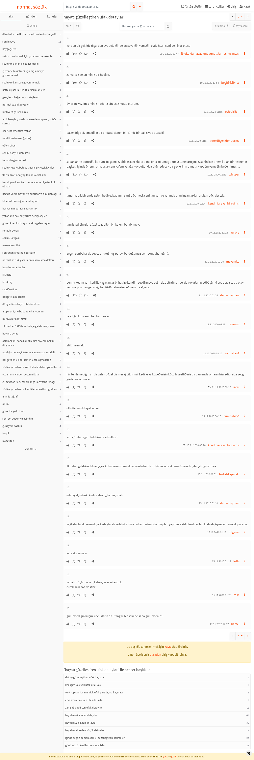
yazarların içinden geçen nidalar (21, 374)
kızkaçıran (8, 440)
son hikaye (8, 41)
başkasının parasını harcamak (19, 208)
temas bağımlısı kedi (14, 160)
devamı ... (31, 448)
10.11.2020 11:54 (209, 82)
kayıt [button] (168, 647)
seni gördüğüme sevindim (17, 418)
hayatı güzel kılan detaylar (80, 722)
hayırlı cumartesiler (13, 267)
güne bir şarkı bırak (13, 411)
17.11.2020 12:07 (219, 624)
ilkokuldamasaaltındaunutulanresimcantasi (210, 53)
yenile (33, 25)
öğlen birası (9, 145)
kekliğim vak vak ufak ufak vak (83, 685)
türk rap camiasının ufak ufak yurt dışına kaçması (94, 692)
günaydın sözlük (12, 426)
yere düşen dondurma (225, 140)
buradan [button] (155, 654)
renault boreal (10, 230)
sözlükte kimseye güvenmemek (21, 82)
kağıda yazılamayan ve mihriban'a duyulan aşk (29, 194)
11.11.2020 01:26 (208, 295)
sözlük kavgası (10, 238)
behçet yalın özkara (13, 297)
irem (236, 387)
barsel (235, 624)
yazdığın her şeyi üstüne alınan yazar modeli (28, 352)
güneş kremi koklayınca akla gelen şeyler (26, 223)
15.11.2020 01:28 (221, 595)
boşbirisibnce (230, 82)
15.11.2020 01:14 (221, 561)
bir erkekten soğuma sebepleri (20, 201)
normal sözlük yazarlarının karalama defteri (28, 260)
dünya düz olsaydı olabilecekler (21, 304)
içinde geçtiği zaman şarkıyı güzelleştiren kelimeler (95, 738)
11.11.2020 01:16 (214, 261)
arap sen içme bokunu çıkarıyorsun (23, 311)
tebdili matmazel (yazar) (16, 138)
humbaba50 (231, 416)
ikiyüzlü (7, 274)
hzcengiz (234, 324)
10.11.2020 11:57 (198, 140)
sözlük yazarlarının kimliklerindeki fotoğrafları (29, 389)
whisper (234, 174)
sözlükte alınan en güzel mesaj (20, 63)
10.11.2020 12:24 (196, 203)
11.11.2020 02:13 (215, 324)
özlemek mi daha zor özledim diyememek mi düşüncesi (28, 343)
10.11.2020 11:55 (213, 111)
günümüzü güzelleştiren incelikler (85, 745)
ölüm (5, 404)
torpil (5, 433)
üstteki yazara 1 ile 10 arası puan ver (23, 90)
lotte (236, 561)
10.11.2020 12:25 (218, 232)
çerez (165, 756)
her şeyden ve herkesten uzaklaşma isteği (26, 360)
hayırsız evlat (10, 333)
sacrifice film (9, 289)
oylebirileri (232, 111)
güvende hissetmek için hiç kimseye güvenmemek (23, 73)
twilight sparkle (229, 474)
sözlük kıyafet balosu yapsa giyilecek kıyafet (28, 167)
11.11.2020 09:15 (221, 387)
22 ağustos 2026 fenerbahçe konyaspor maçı (28, 382)
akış (11, 16)
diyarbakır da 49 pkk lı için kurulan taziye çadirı (29, 34)
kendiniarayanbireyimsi (224, 203)
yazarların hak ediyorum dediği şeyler (24, 216)
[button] (192, 7)
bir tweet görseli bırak (15, 112)
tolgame (234, 532)
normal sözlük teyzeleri (16, 104)
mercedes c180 (11, 245)
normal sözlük (32, 7)
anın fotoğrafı (10, 396)
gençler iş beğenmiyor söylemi (20, 97)
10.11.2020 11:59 (216, 174)
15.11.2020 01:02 (207, 474)
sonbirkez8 (232, 353)
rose (237, 595)
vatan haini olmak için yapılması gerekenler (27, 56)
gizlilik (174, 756)
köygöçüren (9, 49)
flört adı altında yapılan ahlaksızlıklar (24, 175)
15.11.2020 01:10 (208, 503)
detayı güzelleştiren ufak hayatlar (85, 677)
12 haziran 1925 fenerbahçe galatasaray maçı (28, 326)
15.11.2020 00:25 (211, 416)
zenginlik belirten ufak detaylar (83, 707)
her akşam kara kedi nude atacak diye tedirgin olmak (29, 184)
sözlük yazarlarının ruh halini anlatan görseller (29, 367)
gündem (31, 16)
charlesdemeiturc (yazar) (17, 131)
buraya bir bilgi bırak (14, 319)
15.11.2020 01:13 (216, 532)
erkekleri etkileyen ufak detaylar (84, 700)
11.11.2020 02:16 (212, 353)
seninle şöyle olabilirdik (16, 153)
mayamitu (233, 261)
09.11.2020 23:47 (169, 53)
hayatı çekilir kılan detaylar (81, 715)
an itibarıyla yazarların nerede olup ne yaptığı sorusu (29, 121)
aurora (235, 232)
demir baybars (230, 295)
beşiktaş (7, 282)
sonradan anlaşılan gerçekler (19, 252)
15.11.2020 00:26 (196, 445)
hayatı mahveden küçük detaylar (84, 730)
